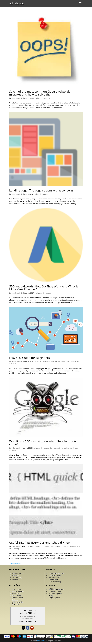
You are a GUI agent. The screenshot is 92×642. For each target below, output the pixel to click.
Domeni (15, 575)
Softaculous (16, 600)
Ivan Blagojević (17, 98)
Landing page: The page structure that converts (41, 190)
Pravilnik (15, 604)
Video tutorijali (17, 602)
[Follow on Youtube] (32, 628)
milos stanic (15, 448)
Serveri (15, 579)
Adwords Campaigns (43, 98)
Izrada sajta (53, 579)
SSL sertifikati (54, 577)
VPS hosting (16, 577)
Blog (51, 595)
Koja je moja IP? (18, 591)
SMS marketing (55, 582)
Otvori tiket (16, 589)
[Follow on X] (23, 628)
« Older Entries (15, 564)
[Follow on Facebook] (27, 628)
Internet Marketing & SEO (60, 361)
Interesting (65, 448)
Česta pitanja (17, 595)
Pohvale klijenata (55, 593)
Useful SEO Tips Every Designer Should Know (39, 543)
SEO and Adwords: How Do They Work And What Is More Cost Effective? (43, 287)
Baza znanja (16, 593)
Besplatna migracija (56, 573)
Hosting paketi (17, 573)
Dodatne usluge (55, 575)
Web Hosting (14, 549)
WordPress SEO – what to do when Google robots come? (43, 442)
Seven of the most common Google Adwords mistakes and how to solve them (39, 92)
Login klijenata (54, 598)
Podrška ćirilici (17, 598)
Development (55, 448)
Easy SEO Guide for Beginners (29, 358)
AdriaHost (41, 640)
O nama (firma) (55, 591)
